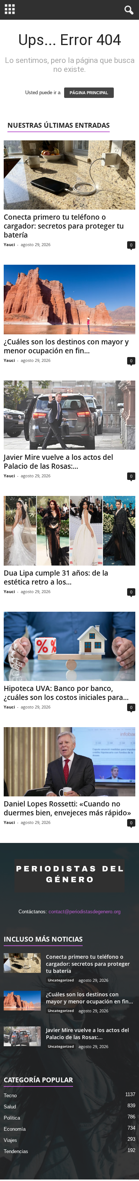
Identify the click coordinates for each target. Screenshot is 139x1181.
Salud (10, 1107)
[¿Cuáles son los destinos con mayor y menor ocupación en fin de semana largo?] (69, 299)
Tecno (10, 1095)
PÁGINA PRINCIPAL (89, 92)
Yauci (9, 244)
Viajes (10, 1140)
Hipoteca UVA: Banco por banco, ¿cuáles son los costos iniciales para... (66, 693)
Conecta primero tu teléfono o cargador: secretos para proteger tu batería (64, 226)
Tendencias (16, 1151)
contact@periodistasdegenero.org (84, 911)
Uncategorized (61, 980)
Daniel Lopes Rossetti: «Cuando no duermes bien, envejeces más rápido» (67, 808)
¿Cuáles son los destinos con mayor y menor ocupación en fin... (66, 346)
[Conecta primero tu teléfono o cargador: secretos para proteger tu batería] (69, 175)
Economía (15, 1129)
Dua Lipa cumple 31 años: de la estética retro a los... (56, 577)
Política (12, 1118)
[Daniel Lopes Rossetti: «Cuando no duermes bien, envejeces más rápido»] (69, 761)
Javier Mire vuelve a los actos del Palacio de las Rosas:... (58, 461)
